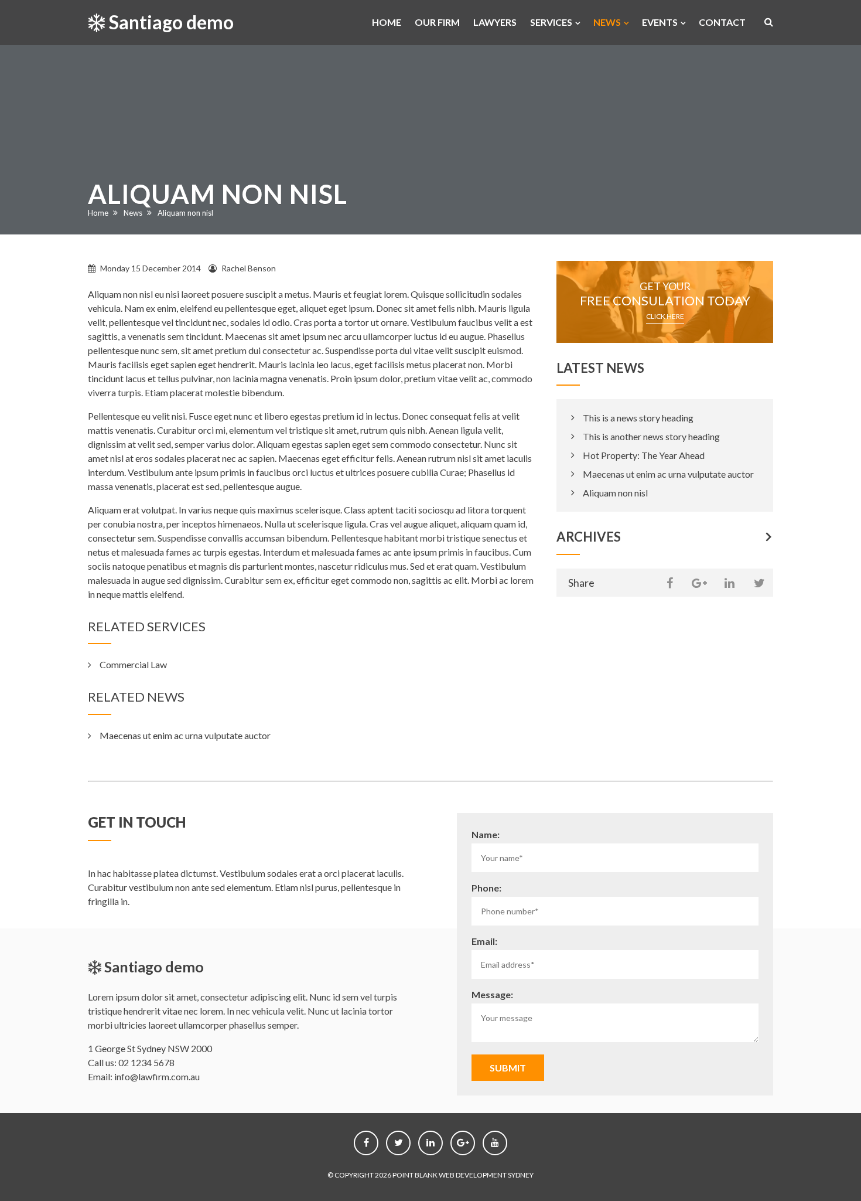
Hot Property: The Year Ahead (644, 455)
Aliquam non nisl (615, 492)
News (607, 22)
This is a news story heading (638, 417)
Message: (492, 994)
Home (386, 22)
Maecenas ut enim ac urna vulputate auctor (185, 735)
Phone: (486, 887)
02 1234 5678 (146, 1062)
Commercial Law (133, 664)
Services (551, 22)
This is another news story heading (651, 436)
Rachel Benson (248, 268)
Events (660, 22)
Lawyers (495, 22)
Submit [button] (508, 1067)
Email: (484, 941)
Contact (722, 22)
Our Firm (437, 22)
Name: (486, 834)
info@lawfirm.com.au (157, 1076)
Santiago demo (169, 22)
